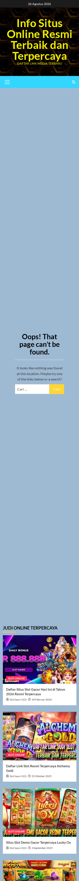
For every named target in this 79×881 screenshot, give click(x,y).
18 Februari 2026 (42, 699)
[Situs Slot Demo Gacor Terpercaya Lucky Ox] (39, 812)
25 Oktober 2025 (42, 776)
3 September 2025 (42, 848)
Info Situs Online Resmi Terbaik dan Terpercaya (39, 39)
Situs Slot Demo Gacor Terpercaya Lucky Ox (38, 842)
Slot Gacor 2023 (18, 700)
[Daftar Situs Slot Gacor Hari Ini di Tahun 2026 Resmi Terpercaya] (39, 659)
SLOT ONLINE (16, 678)
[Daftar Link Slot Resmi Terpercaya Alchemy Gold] (39, 736)
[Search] (73, 82)
